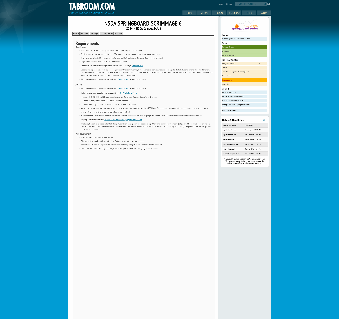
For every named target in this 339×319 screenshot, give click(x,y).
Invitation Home (228, 47)
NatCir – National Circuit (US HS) (233, 101)
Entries (84, 33)
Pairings (94, 33)
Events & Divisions (228, 55)
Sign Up (229, 4)
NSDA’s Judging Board (128, 93)
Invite (76, 33)
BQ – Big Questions (229, 92)
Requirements (227, 80)
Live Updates (107, 33)
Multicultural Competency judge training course (123, 120)
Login (221, 4)
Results (118, 33)
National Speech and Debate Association (236, 39)
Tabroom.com (137, 66)
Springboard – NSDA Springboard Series (235, 105)
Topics (224, 68)
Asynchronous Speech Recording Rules (235, 72)
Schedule (225, 84)
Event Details (226, 76)
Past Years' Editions (229, 110)
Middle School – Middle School (233, 96)
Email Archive (226, 51)
